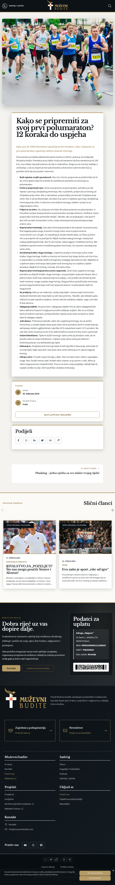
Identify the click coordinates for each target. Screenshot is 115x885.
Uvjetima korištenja (51, 874)
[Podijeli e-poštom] (50, 440)
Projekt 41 (9, 794)
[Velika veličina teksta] (56, 859)
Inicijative (9, 799)
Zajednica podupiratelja (38, 668)
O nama (8, 764)
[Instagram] (33, 845)
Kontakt (8, 769)
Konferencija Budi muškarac (18, 803)
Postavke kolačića (96, 873)
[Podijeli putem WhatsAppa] (26, 440)
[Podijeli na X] (42, 440)
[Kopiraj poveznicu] (58, 440)
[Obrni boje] (64, 859)
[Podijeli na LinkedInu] (34, 440)
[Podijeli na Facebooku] (18, 440)
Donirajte (11, 668)
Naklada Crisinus (13, 808)
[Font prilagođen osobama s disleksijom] (70, 859)
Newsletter (65, 803)
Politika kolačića (67, 867)
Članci (62, 764)
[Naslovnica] (57, 6)
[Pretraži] (110, 6)
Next (112, 510)
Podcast (63, 773)
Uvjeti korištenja (48, 867)
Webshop (9, 778)
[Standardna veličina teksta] (51, 859)
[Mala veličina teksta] (45, 859)
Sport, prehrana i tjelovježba (57, 414)
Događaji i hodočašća (70, 769)
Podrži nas (10, 773)
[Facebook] (41, 845)
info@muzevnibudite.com (20, 829)
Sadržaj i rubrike (67, 778)
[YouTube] (25, 845)
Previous (3, 510)
